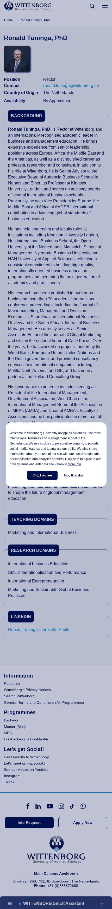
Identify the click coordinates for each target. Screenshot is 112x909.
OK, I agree (42, 475)
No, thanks (73, 475)
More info (74, 464)
